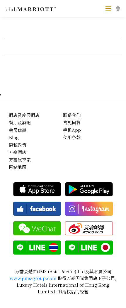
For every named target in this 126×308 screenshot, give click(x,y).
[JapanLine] (89, 247)
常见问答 (72, 122)
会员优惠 (17, 130)
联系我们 (72, 115)
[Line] (37, 247)
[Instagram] (89, 209)
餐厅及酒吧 (20, 122)
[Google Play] (89, 189)
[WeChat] (37, 228)
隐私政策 (17, 145)
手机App (72, 130)
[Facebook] (37, 209)
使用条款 (72, 137)
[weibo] (89, 228)
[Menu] (108, 8)
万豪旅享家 (20, 160)
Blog (14, 137)
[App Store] (37, 189)
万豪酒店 (17, 152)
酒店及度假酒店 (24, 115)
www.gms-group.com (33, 278)
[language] (118, 8)
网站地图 (17, 167)
